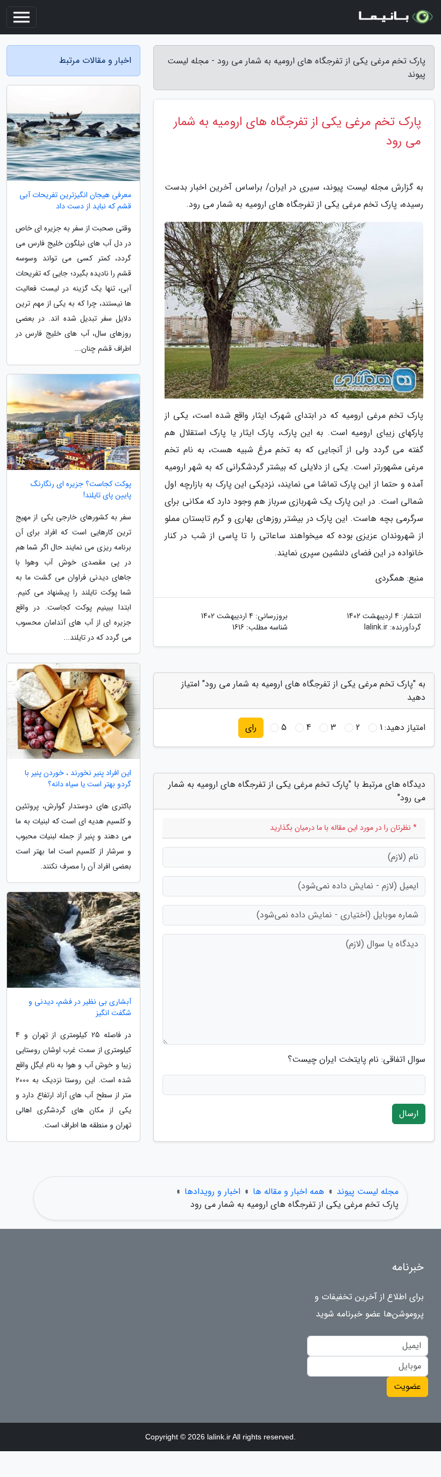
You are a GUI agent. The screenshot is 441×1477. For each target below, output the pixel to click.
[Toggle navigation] (21, 17)
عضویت (407, 1386)
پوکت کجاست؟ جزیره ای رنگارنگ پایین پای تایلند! (81, 490)
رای (251, 727)
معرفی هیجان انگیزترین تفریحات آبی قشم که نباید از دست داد (75, 201)
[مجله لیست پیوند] (395, 17)
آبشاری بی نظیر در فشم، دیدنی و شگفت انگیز (80, 1007)
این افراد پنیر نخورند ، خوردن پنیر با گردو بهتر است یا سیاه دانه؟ (78, 779)
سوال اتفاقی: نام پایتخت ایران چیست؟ (356, 1059)
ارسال (408, 1113)
